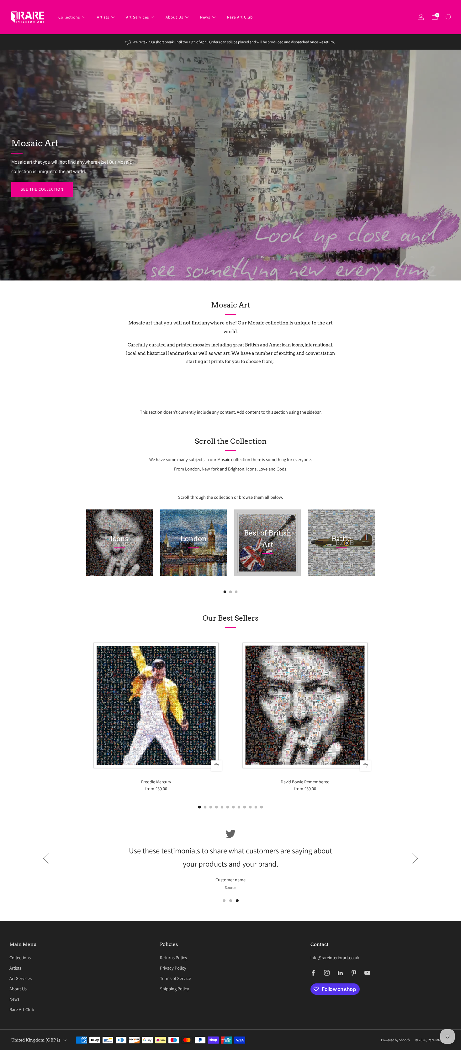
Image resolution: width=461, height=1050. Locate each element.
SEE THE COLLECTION (42, 189)
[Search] (448, 17)
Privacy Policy (173, 968)
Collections (69, 17)
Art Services (137, 17)
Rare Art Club (240, 17)
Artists (103, 17)
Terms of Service (175, 978)
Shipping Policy (174, 989)
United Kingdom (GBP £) (35, 1040)
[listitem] (230, 42)
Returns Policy (173, 957)
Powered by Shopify (395, 1039)
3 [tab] (237, 900)
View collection (116, 562)
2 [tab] (230, 900)
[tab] (225, 591)
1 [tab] (224, 900)
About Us (174, 17)
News (205, 17)
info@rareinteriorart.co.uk (334, 957)
